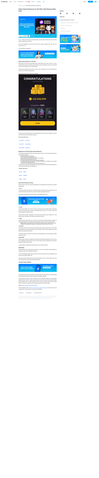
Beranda (20, 5)
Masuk (84, 1)
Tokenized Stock (20, 1)
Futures (27, 1)
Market (11, 1)
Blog (44, 1)
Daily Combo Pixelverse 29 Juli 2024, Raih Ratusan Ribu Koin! (33, 5)
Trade (15, 1)
